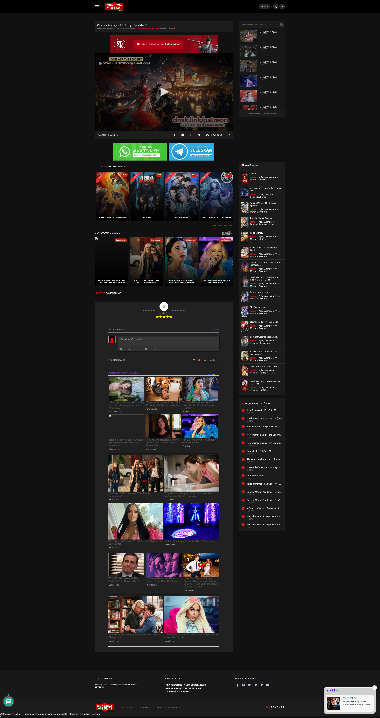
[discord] (243, 685)
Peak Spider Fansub (192, 688)
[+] (154, 349)
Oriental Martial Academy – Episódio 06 (264, 492)
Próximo (191, 135)
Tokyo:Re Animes (174, 685)
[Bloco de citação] (146, 349)
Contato (96, 714)
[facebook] (237, 685)
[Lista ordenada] (138, 349)
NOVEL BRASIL (183, 691)
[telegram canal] (255, 685)
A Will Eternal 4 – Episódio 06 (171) (264, 418)
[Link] (150, 349)
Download (214, 135)
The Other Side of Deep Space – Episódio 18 (264, 516)
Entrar (264, 7)
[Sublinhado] (129, 349)
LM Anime (170, 691)
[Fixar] (133, 349)
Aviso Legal (60, 714)
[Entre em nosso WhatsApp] (140, 152)
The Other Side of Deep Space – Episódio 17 (264, 524)
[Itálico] (125, 349)
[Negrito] (121, 349)
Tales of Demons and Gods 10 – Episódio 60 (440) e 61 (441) (264, 483)
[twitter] (249, 685)
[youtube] (267, 685)
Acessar (215, 329)
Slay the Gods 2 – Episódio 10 (262, 426)
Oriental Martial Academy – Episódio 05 (264, 500)
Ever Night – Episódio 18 (259, 451)
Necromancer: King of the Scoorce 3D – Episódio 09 (264, 434)
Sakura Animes (173, 688)
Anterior (174, 135)
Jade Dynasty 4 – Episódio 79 (261, 410)
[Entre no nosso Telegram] (191, 152)
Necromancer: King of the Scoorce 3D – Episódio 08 (264, 443)
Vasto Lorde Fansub (194, 685)
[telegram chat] (261, 685)
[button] (214, 225)
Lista (182, 135)
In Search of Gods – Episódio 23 (263, 508)
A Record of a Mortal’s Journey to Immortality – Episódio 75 (264, 467)
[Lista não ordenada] (142, 349)
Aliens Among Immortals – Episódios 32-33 (264, 459)
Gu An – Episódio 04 (257, 475)
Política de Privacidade (79, 714)
